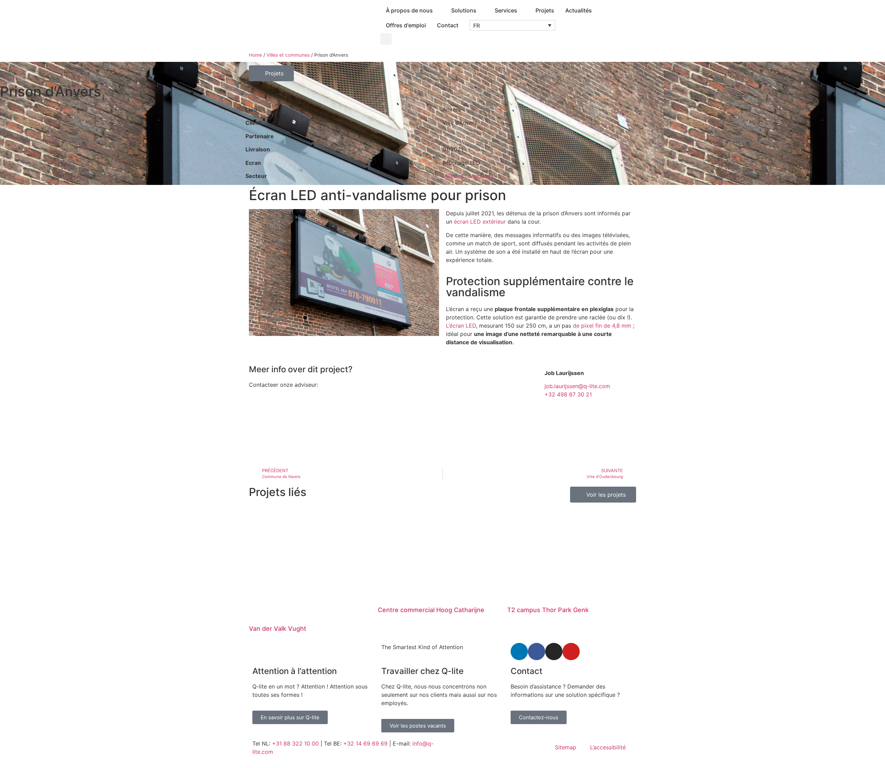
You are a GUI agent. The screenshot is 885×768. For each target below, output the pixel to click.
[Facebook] (536, 651)
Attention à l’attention (294, 671)
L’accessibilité (608, 747)
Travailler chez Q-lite (422, 671)
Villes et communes (288, 55)
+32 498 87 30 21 (568, 394)
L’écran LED (461, 325)
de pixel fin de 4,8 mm (602, 325)
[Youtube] (571, 651)
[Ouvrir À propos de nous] (437, 10)
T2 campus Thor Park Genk (548, 610)
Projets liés (277, 492)
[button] (512, 25)
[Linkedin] (519, 651)
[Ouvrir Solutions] (481, 10)
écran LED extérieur (480, 221)
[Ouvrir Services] (521, 10)
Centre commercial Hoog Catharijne (431, 610)
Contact (526, 671)
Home (255, 55)
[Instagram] (553, 651)
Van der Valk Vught (277, 628)
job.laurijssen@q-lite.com (577, 386)
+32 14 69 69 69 (365, 743)
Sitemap (565, 747)
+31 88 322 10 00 (295, 743)
